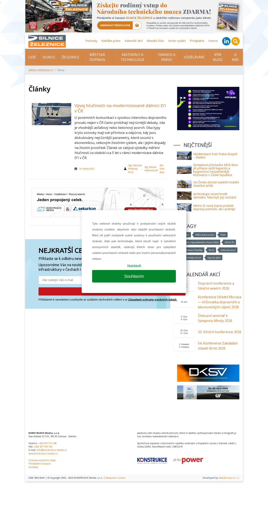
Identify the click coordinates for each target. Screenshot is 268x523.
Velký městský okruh (190, 257)
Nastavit (134, 266)
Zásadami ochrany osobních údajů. (152, 299)
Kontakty (33, 467)
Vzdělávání (194, 57)
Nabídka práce (111, 41)
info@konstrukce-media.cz (52, 449)
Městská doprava (97, 57)
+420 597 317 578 (47, 443)
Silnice (49, 57)
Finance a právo (166, 57)
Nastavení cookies (115, 477)
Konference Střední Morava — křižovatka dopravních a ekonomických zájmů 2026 (219, 302)
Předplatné (197, 41)
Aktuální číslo (155, 41)
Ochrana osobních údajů (42, 460)
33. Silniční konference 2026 (219, 332)
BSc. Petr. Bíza (162, 169)
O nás (235, 57)
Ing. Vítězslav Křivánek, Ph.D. (135, 169)
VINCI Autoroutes (204, 234)
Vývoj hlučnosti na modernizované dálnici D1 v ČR (120, 108)
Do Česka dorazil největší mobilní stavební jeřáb (216, 184)
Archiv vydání (177, 41)
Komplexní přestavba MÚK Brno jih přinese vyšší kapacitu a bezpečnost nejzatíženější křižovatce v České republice (215, 170)
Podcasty (91, 41)
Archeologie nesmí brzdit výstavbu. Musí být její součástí (214, 195)
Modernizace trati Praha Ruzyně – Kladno (215, 155)
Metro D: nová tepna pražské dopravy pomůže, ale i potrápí (214, 207)
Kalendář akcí (134, 41)
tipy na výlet (213, 257)
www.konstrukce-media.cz (43, 453)
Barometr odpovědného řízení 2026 (198, 242)
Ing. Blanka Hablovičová (150, 168)
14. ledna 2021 (86, 168)
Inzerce (213, 41)
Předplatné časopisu (39, 463)
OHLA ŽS (229, 242)
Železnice (70, 57)
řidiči (223, 234)
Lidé (32, 57)
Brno (211, 250)
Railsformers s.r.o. (229, 477)
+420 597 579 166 (43, 446)
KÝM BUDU (218, 57)
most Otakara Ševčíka (190, 250)
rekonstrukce (228, 250)
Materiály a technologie (132, 57)
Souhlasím (134, 276)
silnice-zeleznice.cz (40, 70)
